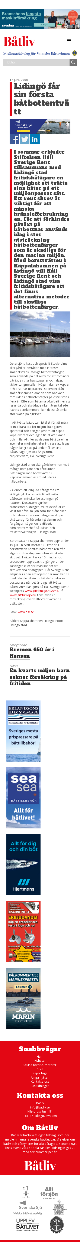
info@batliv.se (40, 1107)
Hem (40, 1056)
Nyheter (40, 1060)
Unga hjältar (40, 1077)
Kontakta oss (40, 1081)
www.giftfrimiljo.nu (23, 595)
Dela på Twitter (24, 139)
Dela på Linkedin (35, 139)
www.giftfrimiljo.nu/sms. (42, 591)
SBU (40, 1069)
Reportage (40, 1073)
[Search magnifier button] (73, 62)
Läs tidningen (40, 1086)
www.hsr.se (26, 612)
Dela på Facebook (14, 139)
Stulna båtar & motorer (39, 1065)
